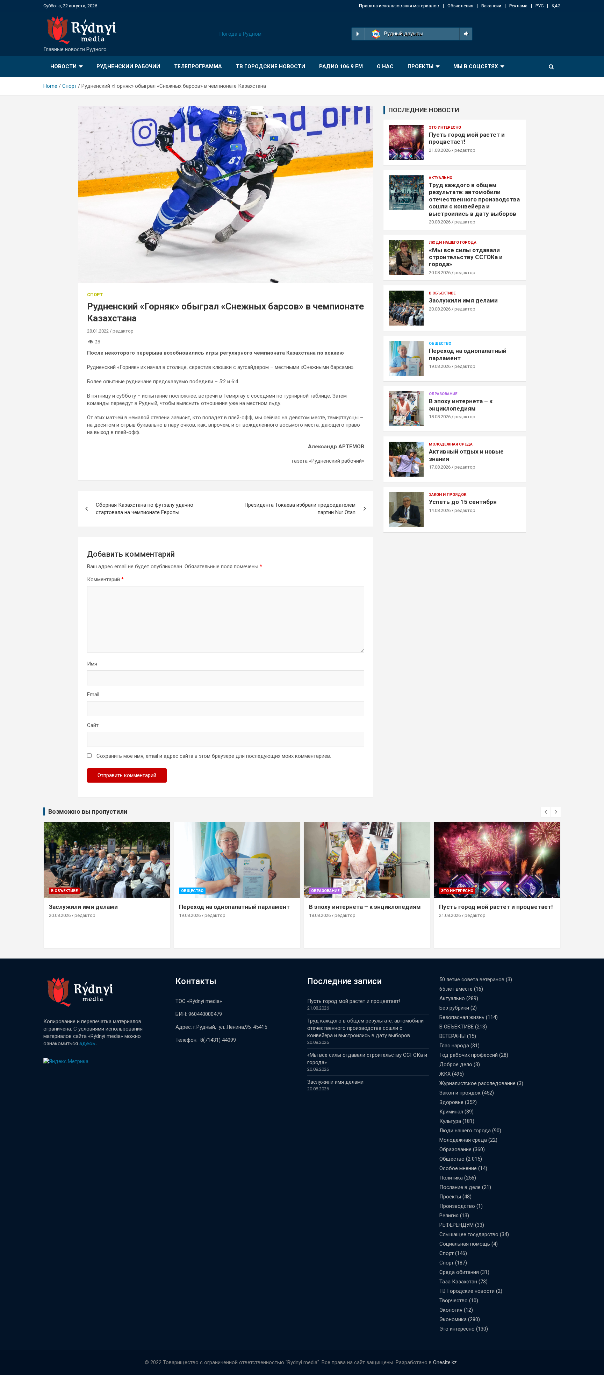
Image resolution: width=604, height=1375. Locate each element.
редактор (123, 331)
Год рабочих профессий (468, 1055)
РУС (539, 5)
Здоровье (451, 1102)
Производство (457, 1206)
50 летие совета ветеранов (471, 979)
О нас (385, 66)
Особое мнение (458, 1168)
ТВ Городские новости (270, 66)
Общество (440, 343)
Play (358, 33)
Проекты (420, 66)
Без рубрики (454, 1008)
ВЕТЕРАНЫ (452, 1036)
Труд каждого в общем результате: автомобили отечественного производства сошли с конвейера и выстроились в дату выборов (474, 199)
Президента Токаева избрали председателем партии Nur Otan (299, 508)
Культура (450, 1121)
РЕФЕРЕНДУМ (456, 1225)
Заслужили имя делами (463, 300)
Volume (465, 34)
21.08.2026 (440, 150)
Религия (449, 1215)
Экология (450, 1310)
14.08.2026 (440, 510)
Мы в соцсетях (475, 66)
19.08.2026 (440, 366)
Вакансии (491, 5)
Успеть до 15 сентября (463, 501)
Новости (63, 66)
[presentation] (546, 812)
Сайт (93, 725)
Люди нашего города (452, 242)
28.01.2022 (98, 331)
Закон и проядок (447, 494)
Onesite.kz (445, 1362)
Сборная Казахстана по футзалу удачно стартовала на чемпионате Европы (144, 508)
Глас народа (454, 1045)
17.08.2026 (440, 467)
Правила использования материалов (399, 5)
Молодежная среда (451, 444)
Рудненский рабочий (128, 66)
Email (93, 694)
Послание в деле (460, 1187)
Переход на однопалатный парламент (234, 906)
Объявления (460, 5)
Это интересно (445, 127)
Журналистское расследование (477, 1083)
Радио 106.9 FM (341, 66)
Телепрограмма (198, 66)
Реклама (518, 5)
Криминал (451, 1112)
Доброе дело (455, 1064)
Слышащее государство (468, 1234)
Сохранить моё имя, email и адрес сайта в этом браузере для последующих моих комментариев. (213, 756)
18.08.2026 (440, 416)
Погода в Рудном (240, 34)
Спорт (95, 294)
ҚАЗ (556, 5)
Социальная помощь (464, 1244)
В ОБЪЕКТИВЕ (442, 293)
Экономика (453, 1319)
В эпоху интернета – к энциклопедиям (460, 405)
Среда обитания (459, 1272)
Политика (451, 1178)
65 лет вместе (456, 989)
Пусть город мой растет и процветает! (496, 906)
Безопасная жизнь (461, 1017)
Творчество (453, 1300)
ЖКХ (445, 1074)
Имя (92, 664)
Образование (443, 394)
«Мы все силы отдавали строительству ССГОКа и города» (466, 257)
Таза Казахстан (458, 1281)
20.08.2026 (440, 222)
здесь (87, 1043)
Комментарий (105, 579)
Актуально (440, 178)
